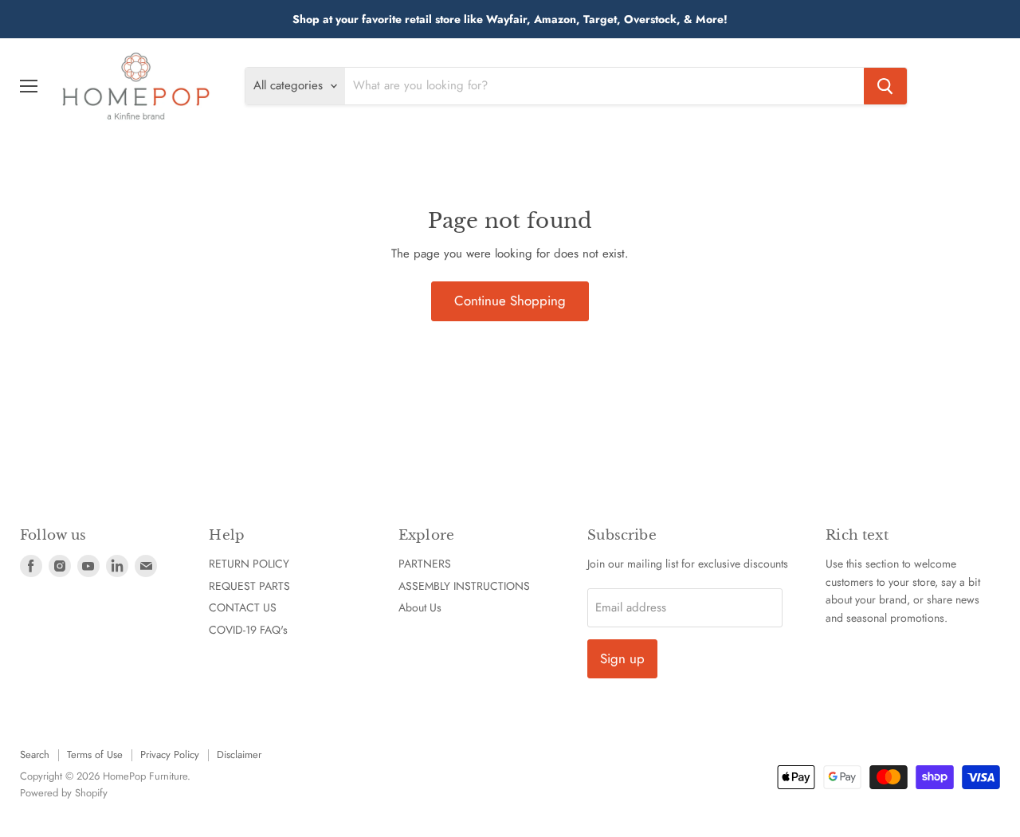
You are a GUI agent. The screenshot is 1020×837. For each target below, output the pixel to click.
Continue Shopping (510, 300)
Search (34, 754)
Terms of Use (95, 754)
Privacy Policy (169, 754)
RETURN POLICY (249, 564)
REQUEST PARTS (249, 586)
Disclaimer (239, 754)
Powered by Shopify (64, 792)
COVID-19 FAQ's (248, 630)
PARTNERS (424, 564)
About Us (419, 607)
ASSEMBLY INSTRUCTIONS (464, 586)
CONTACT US (243, 607)
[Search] (885, 86)
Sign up (622, 658)
